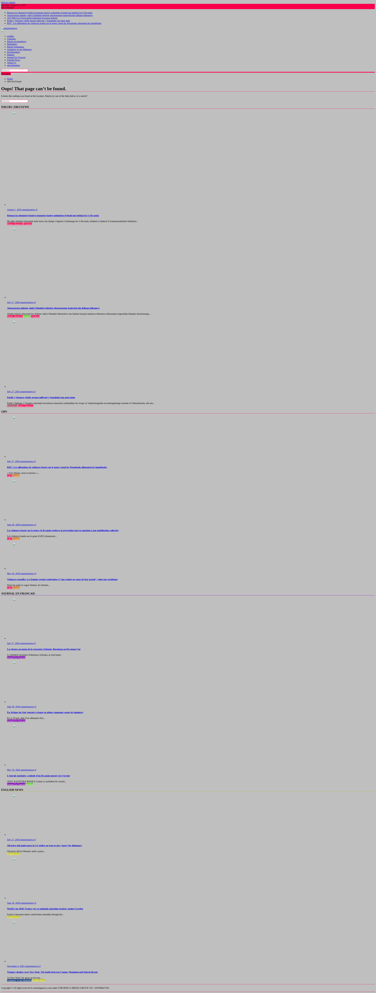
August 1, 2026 (14, 209)
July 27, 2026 (13, 302)
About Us (11, 62)
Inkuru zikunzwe (15, 224)
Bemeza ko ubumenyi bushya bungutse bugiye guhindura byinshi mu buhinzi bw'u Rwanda (49, 12)
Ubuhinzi (27, 224)
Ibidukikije (12, 44)
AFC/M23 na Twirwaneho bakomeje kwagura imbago (32, 18)
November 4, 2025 (16, 966)
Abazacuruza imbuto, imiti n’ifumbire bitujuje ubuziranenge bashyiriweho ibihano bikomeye (50, 15)
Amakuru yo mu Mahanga (19, 49)
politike (10, 36)
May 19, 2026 (14, 770)
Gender (16, 475)
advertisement (13, 65)
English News (13, 60)
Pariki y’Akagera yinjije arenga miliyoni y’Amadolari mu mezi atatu (38, 20)
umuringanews (29, 209)
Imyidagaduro (13, 52)
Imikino (10, 54)
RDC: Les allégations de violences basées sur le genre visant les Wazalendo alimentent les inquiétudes (54, 23)
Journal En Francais (16, 57)
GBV (9, 475)
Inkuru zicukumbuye (16, 41)
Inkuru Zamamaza (15, 47)
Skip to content (8, 2)
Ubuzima (11, 39)
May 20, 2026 (14, 573)
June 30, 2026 (14, 524)
